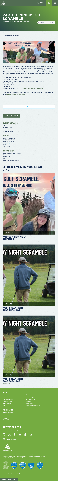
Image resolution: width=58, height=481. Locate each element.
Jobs (4, 394)
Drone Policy (29, 401)
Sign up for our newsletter (9, 430)
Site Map (28, 394)
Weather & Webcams (8, 399)
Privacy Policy (29, 403)
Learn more (6, 241)
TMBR (21, 473)
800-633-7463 (11, 439)
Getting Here (6, 397)
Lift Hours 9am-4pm (31, 399)
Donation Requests (30, 397)
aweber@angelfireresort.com (15, 94)
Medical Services (7, 403)
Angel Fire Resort (3, 3)
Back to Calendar (11, 116)
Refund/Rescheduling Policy (33, 405)
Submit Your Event (9, 479)
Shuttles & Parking (7, 401)
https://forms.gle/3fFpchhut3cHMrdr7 (30, 88)
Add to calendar (29, 106)
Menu (55, 2)
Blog (4, 405)
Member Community (8, 412)
